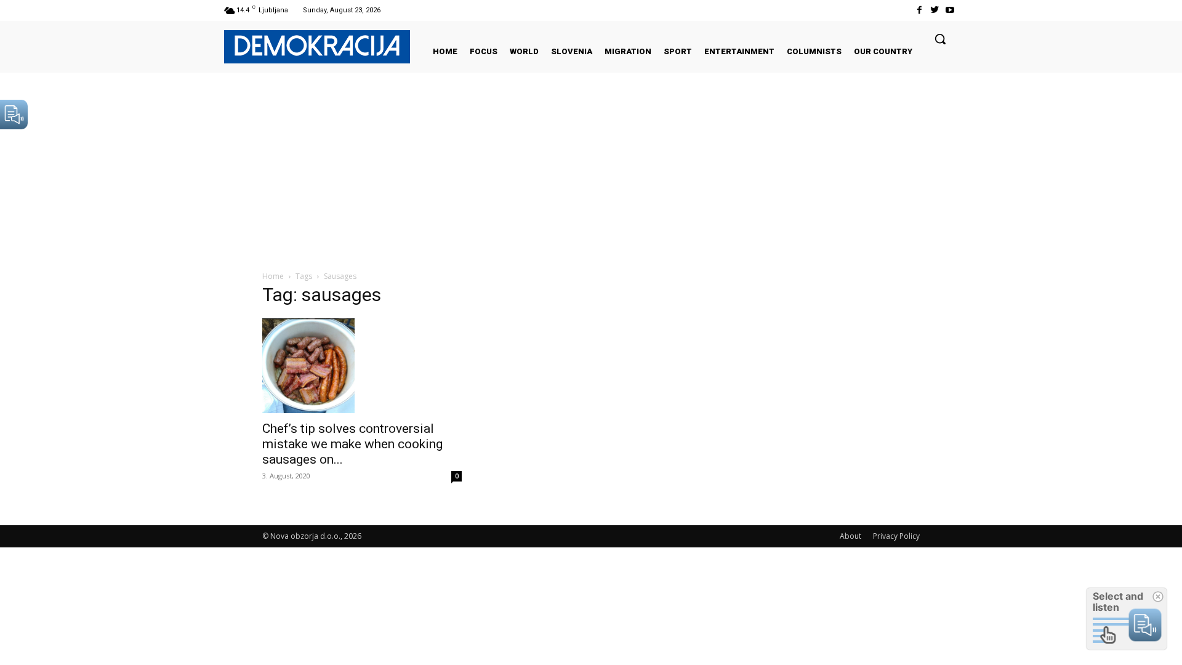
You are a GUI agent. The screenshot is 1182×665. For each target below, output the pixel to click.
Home (273, 276)
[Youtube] (950, 10)
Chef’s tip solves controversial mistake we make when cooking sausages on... (352, 444)
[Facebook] (919, 10)
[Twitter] (935, 10)
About (850, 536)
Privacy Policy (896, 536)
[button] (940, 39)
